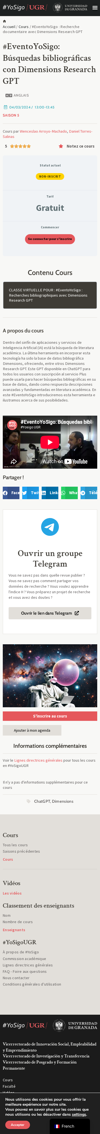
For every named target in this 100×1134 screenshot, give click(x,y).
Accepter (17, 1125)
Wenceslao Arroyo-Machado (43, 131)
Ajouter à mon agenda (32, 730)
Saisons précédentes (21, 851)
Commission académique (24, 958)
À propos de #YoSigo (21, 951)
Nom (7, 915)
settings (79, 1114)
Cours (24, 26)
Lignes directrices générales (38, 760)
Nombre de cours (18, 921)
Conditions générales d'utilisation (32, 984)
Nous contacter (16, 977)
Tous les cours (15, 844)
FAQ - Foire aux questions (25, 971)
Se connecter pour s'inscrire (50, 239)
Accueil (9, 26)
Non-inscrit (50, 176)
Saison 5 (11, 115)
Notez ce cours (80, 146)
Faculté (9, 1086)
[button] (95, 7)
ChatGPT (42, 801)
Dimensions (62, 801)
